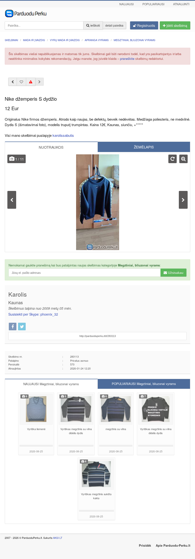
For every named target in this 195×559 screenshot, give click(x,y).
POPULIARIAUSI (144, 383)
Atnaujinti (181, 4)
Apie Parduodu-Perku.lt (173, 545)
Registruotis (145, 25)
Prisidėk (145, 545)
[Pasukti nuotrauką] (172, 159)
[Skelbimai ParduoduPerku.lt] (97, 13)
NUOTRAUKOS (51, 147)
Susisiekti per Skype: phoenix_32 (33, 314)
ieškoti (94, 25)
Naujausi (126, 4)
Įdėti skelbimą (176, 25)
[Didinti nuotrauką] (183, 159)
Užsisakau (175, 273)
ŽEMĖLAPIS (144, 146)
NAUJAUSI (51, 384)
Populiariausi (153, 4)
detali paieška (114, 25)
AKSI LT (57, 538)
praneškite (127, 58)
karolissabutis (63, 135)
